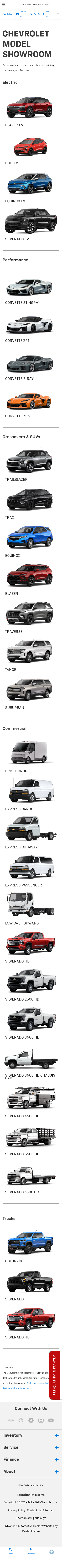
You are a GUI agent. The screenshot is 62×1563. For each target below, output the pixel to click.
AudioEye (40, 1518)
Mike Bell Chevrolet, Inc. (43, 1502)
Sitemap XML (24, 1518)
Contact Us (34, 1510)
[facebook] (31, 1420)
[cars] (11, 1420)
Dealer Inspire (31, 1531)
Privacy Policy (16, 1510)
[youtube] (51, 1420)
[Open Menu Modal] (4, 4)
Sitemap (48, 1510)
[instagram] (41, 1420)
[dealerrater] (21, 1420)
